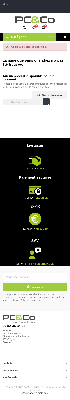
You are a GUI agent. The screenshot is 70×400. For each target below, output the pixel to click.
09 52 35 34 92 (14, 326)
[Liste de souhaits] (34, 27)
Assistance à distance (35, 392)
